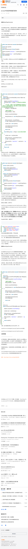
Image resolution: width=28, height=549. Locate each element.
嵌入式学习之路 (4, 470)
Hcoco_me (3, 477)
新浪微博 (7, 530)
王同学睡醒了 (3, 441)
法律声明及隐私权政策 (5, 541)
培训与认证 (14, 536)
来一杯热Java (3, 419)
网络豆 (2, 485)
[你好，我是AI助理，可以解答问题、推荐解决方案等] (20, 4)
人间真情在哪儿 (4, 433)
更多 (2, 525)
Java (6, 405)
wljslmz (2, 448)
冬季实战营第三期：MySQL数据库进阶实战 (10, 519)
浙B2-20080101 (14, 544)
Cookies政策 (12, 541)
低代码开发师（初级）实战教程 (7, 517)
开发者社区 (5, 536)
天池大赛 (9, 536)
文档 (2, 536)
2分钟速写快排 (3, 463)
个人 (26, 7)
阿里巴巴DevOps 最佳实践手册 (7, 522)
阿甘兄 (2, 455)
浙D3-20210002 (13, 545)
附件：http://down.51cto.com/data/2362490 (10, 357)
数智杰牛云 (3, 426)
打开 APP (24, 1)
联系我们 (14, 533)
